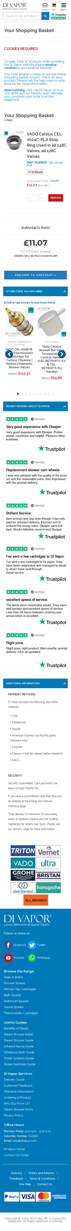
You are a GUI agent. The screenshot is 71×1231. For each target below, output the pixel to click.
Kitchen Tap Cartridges (20, 989)
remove (55, 197)
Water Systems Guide (19, 1058)
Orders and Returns (41, 1173)
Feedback (16, 1178)
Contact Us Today (16, 1155)
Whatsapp (43, 957)
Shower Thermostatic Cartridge (19, 343)
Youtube (18, 957)
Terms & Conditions (42, 1178)
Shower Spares (14, 983)
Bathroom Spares (16, 1001)
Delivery (16, 1173)
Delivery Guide (14, 1079)
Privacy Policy (13, 1115)
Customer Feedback (18, 1085)
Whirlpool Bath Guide (19, 1052)
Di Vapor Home (14, 1149)
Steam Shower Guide (18, 1040)
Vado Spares (51, 342)
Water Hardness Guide (19, 1064)
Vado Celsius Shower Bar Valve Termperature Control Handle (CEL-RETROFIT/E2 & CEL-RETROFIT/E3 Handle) (52, 359)
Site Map (25, 1184)
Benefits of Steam (16, 1028)
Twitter (41, 944)
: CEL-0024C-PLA (46, 164)
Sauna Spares (13, 1007)
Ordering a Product (17, 1097)
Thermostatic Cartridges (21, 1013)
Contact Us (44, 1184)
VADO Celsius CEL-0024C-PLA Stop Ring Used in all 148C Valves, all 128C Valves (47, 145)
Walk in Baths (13, 977)
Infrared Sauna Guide (19, 1046)
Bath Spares (12, 995)
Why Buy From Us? (17, 1103)
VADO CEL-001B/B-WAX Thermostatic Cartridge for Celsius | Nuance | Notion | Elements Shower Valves (19, 358)
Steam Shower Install (18, 1034)
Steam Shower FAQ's (18, 1109)
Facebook (19, 944)
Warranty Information (19, 1091)
